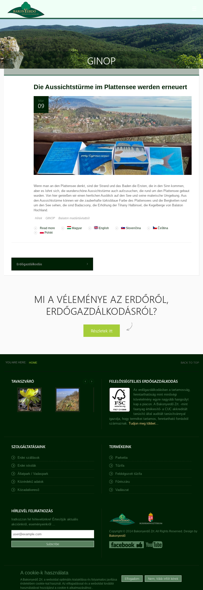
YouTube (153, 544)
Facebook (126, 544)
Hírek (38, 218)
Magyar (76, 228)
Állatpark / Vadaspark (33, 474)
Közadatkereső (28, 490)
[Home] (26, 10)
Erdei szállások (29, 457)
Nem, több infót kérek (163, 578)
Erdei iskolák (27, 465)
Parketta (121, 457)
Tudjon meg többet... (143, 423)
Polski (48, 232)
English (103, 228)
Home (33, 362)
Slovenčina (133, 228)
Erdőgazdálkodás (29, 264)
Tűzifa (119, 465)
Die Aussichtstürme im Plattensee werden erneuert (110, 87)
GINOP (50, 218)
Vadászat (122, 490)
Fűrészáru (122, 481)
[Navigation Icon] (194, 8)
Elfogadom (132, 578)
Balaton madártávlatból (74, 218)
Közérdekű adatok (31, 481)
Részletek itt (101, 330)
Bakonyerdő (117, 535)
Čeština (162, 228)
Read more (47, 228)
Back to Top (190, 362)
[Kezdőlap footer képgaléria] (29, 411)
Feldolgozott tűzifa (128, 474)
